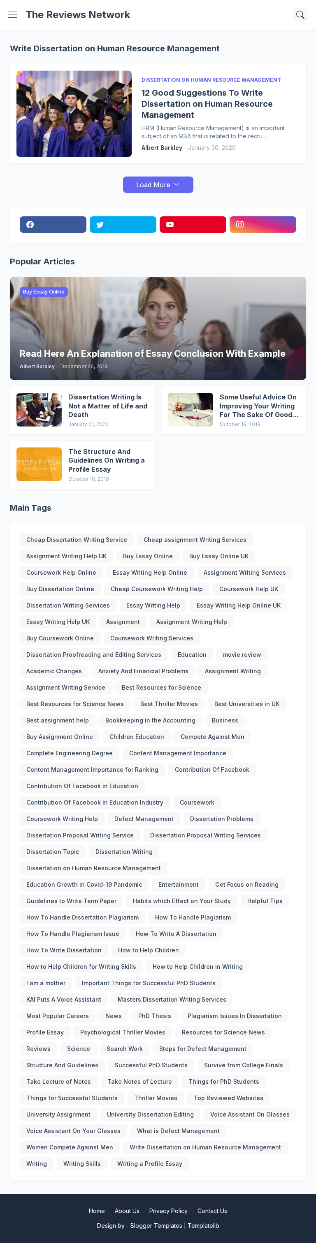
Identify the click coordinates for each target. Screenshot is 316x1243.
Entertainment (178, 884)
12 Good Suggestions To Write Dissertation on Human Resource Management (207, 104)
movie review (242, 654)
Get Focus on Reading (247, 884)
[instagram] (263, 224)
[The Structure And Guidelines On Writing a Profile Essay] (39, 464)
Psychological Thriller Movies (122, 1032)
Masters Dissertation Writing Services (172, 999)
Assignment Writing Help (191, 621)
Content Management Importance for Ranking (92, 769)
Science (78, 1048)
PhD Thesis (154, 1015)
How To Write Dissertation (64, 950)
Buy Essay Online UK (219, 556)
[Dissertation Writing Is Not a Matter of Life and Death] (39, 410)
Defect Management (144, 818)
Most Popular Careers (57, 1015)
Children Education (136, 736)
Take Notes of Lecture (139, 1081)
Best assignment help (57, 720)
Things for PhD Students (223, 1081)
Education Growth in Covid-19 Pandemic (84, 884)
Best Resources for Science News (75, 703)
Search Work (125, 1048)
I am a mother (45, 982)
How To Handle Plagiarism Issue (72, 933)
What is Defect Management (178, 1130)
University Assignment (58, 1114)
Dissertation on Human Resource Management (93, 868)
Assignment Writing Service (65, 687)
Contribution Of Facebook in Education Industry (94, 802)
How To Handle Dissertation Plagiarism (82, 917)
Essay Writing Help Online (150, 572)
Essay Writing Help (153, 605)
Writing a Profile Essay (149, 1163)
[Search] (300, 14)
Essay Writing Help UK (58, 621)
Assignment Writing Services (245, 572)
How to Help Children (148, 950)
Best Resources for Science (161, 687)
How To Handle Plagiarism (193, 917)
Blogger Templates (156, 1225)
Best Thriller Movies (169, 703)
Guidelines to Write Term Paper (71, 900)
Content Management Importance (177, 753)
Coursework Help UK (248, 588)
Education (192, 654)
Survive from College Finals (243, 1065)
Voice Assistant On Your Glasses (73, 1130)
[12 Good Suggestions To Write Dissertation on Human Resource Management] (74, 114)
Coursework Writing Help (62, 818)
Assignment (123, 621)
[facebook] (53, 224)
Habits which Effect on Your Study (182, 900)
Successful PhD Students (151, 1065)
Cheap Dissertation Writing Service (76, 539)
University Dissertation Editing (150, 1114)
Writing (36, 1163)
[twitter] (123, 224)
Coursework (197, 802)
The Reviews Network (78, 15)
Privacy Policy (168, 1210)
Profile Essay (45, 1032)
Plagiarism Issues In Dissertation (235, 1015)
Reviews (38, 1048)
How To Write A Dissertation (176, 933)
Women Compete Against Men (69, 1147)
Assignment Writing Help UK (66, 556)
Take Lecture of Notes (58, 1081)
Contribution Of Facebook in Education (82, 785)
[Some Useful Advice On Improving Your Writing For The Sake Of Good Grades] (190, 410)
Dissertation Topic (52, 851)
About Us (127, 1210)
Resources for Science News (223, 1032)
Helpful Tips (265, 900)
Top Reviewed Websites (228, 1097)
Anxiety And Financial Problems (143, 670)
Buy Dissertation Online (60, 588)
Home (97, 1210)
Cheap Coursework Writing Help (157, 588)
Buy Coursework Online (60, 638)
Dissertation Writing (124, 851)
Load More (153, 185)
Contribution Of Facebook (212, 769)
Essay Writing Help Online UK (239, 605)
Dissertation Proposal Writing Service (80, 835)
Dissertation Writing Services (68, 605)
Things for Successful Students (72, 1097)
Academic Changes (54, 670)
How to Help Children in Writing (198, 966)
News (113, 1015)
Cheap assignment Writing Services (195, 539)
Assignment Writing (233, 670)
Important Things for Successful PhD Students (149, 982)
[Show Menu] (13, 14)
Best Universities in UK (246, 703)
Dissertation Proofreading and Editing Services (93, 654)
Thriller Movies (155, 1097)
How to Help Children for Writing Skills (81, 966)
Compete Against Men (212, 736)
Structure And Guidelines (62, 1065)
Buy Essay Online (148, 556)
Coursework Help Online (61, 572)
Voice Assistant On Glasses (250, 1114)
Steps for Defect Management (202, 1048)
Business (225, 720)
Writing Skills (82, 1163)
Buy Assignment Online (59, 736)
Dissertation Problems (221, 818)
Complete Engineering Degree (69, 753)
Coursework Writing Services (151, 638)
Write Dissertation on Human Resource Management (205, 1147)
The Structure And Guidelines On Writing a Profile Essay (106, 460)
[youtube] (193, 224)
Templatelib (203, 1225)
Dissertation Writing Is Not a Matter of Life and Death (107, 406)
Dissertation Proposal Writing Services (205, 835)
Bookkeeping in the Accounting (150, 720)
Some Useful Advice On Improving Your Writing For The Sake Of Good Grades (258, 406)
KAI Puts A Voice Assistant (63, 999)
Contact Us (212, 1210)
